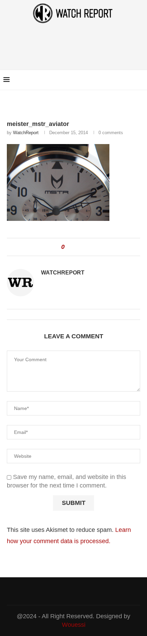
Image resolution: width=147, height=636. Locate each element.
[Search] (140, 80)
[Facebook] (122, 80)
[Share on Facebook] (72, 247)
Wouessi (73, 624)
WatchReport (26, 132)
